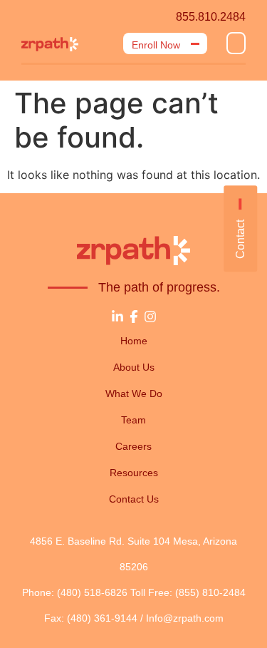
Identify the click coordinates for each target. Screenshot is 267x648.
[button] (236, 43)
